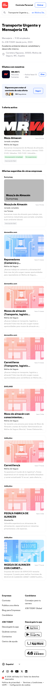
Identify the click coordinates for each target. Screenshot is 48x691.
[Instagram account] (7, 671)
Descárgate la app (10, 627)
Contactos (7, 636)
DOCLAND (8, 386)
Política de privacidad (11, 682)
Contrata (6, 600)
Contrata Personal (24, 5)
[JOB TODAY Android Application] (33, 634)
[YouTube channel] (16, 671)
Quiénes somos (9, 631)
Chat (42, 74)
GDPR (4, 685)
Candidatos (7, 615)
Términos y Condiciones (32, 682)
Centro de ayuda (9, 641)
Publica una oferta (10, 605)
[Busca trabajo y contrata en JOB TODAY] (5, 5)
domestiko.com (10, 232)
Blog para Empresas (11, 610)
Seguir (38, 91)
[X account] (22, 671)
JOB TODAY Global (33, 608)
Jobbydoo (8, 438)
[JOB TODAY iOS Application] (32, 627)
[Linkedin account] (26, 671)
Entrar (40, 5)
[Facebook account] (12, 671)
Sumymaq (8, 177)
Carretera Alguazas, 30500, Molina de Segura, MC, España (23, 54)
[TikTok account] (3, 671)
